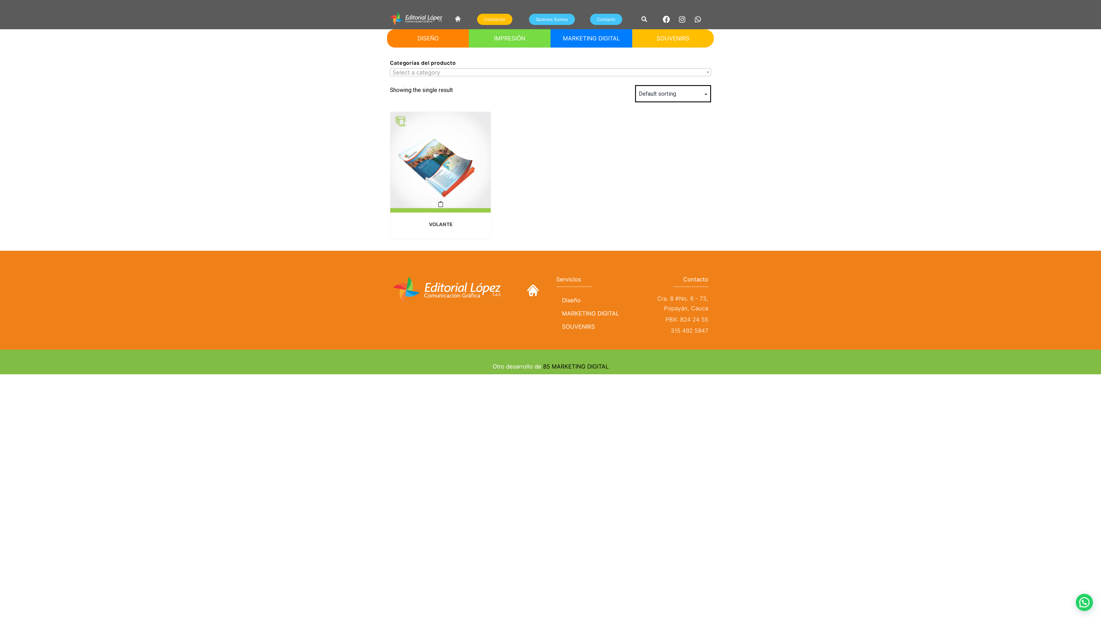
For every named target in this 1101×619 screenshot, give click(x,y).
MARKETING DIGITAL (590, 313)
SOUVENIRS (578, 326)
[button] (494, 19)
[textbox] (550, 72)
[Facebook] (666, 19)
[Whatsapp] (698, 19)
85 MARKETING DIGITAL (576, 366)
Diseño (571, 300)
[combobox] (550, 72)
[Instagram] (682, 19)
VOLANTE (440, 224)
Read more (440, 204)
